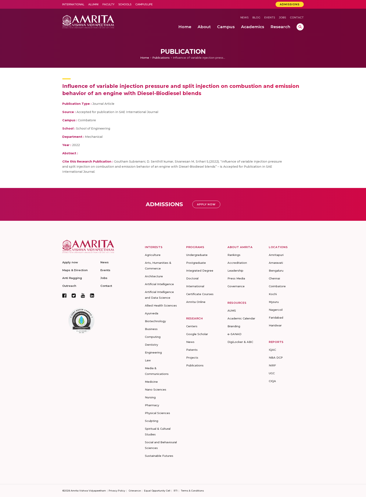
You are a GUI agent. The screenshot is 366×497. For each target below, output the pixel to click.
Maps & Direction (75, 270)
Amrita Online (195, 302)
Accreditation (237, 262)
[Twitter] (74, 295)
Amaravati (276, 262)
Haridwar (275, 325)
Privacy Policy (117, 490)
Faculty (108, 4)
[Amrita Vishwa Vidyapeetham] (88, 21)
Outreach (69, 285)
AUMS (231, 310)
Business (151, 329)
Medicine (151, 381)
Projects (192, 357)
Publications (161, 57)
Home (144, 57)
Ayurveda (151, 313)
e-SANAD (234, 334)
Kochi (273, 294)
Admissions (289, 4)
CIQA (272, 381)
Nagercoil (276, 309)
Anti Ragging (72, 278)
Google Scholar (197, 334)
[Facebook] (64, 295)
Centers (191, 326)
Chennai (274, 278)
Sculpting (151, 420)
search (300, 26)
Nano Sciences (155, 389)
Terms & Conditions (192, 490)
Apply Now (206, 204)
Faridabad (276, 317)
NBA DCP (276, 357)
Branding (233, 326)
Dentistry (151, 344)
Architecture (154, 276)
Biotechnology (155, 321)
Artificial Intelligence (159, 284)
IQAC (272, 349)
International (73, 4)
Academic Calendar (241, 318)
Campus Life (144, 4)
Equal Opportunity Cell (157, 490)
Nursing (150, 397)
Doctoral (192, 278)
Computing (153, 336)
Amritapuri (276, 255)
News (244, 17)
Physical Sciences (157, 413)
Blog (256, 17)
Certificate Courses (200, 294)
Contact (297, 17)
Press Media (236, 278)
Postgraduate (196, 262)
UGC (272, 373)
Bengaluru (276, 270)
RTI (175, 490)
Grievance (135, 490)
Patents (192, 349)
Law (148, 360)
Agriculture (153, 255)
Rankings (233, 255)
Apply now (70, 262)
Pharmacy (152, 405)
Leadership (235, 270)
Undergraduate (197, 255)
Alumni (93, 4)
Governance (236, 286)
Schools (124, 4)
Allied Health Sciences (161, 305)
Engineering (153, 352)
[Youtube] (83, 295)
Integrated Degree (199, 270)
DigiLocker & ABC (240, 342)
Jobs (282, 17)
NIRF (272, 365)
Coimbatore (277, 286)
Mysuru (274, 302)
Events (269, 17)
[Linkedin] (92, 295)
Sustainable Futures (159, 455)
